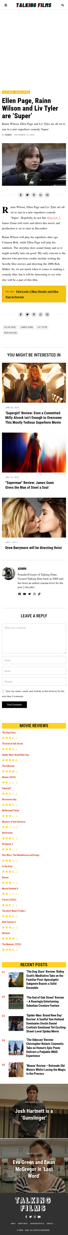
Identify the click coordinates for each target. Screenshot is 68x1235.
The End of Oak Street (12, 743)
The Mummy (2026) (11, 944)
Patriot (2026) (9, 899)
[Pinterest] (34, 195)
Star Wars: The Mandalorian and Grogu (20, 855)
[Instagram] (34, 594)
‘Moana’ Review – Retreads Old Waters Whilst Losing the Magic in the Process (46, 1070)
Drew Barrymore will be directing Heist (33, 548)
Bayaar (5, 877)
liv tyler (42, 327)
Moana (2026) (9, 777)
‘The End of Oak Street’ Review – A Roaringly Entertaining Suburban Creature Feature (45, 1001)
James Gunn (26, 327)
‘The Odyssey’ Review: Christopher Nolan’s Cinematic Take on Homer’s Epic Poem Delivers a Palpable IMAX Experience (45, 1048)
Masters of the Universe (13, 821)
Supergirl (6, 788)
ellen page (10, 327)
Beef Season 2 (9, 921)
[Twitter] (27, 195)
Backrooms (7, 832)
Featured (8, 92)
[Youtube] (39, 1217)
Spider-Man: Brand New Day (15, 754)
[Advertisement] (34, 48)
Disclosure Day (9, 799)
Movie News (22, 92)
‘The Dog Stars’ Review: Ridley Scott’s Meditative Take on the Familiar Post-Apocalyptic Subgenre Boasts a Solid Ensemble (45, 979)
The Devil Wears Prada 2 (14, 910)
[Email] (47, 195)
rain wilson (10, 333)
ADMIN (8, 135)
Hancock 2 (53, 218)
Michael (6, 933)
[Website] (39, 594)
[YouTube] (24, 594)
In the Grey (7, 866)
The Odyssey (8, 765)
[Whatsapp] (40, 195)
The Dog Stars (9, 732)
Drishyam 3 (7, 844)
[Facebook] (20, 195)
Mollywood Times (10, 810)
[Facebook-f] (26, 1217)
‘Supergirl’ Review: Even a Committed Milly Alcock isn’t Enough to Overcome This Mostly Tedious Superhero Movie (33, 417)
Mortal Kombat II (10, 888)
